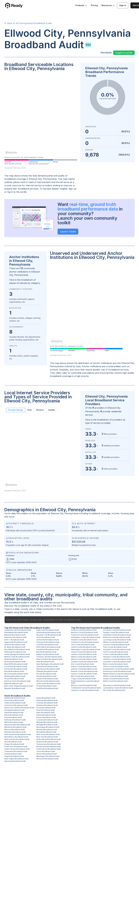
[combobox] (69, 619)
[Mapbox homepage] (11, 152)
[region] (40, 114)
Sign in (122, 5)
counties (48, 602)
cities (35, 602)
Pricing (94, 5)
